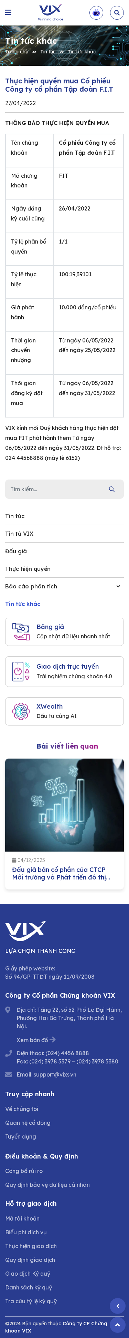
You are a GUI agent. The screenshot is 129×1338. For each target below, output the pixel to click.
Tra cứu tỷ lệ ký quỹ (31, 1301)
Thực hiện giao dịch (31, 1246)
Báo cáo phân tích (31, 586)
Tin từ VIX (19, 533)
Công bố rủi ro (24, 1170)
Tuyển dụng (20, 1136)
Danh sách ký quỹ (28, 1287)
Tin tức (48, 51)
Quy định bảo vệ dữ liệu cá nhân (47, 1184)
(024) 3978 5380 (97, 1061)
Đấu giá (16, 551)
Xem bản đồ (32, 1040)
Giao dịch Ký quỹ (27, 1273)
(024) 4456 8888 (67, 1053)
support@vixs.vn (55, 1074)
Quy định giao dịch (30, 1259)
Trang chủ (16, 51)
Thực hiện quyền (28, 568)
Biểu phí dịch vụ (26, 1232)
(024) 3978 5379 (50, 1061)
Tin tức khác (82, 51)
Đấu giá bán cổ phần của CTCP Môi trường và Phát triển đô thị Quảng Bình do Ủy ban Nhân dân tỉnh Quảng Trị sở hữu (61, 881)
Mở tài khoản (22, 1218)
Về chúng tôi (21, 1108)
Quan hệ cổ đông (28, 1122)
